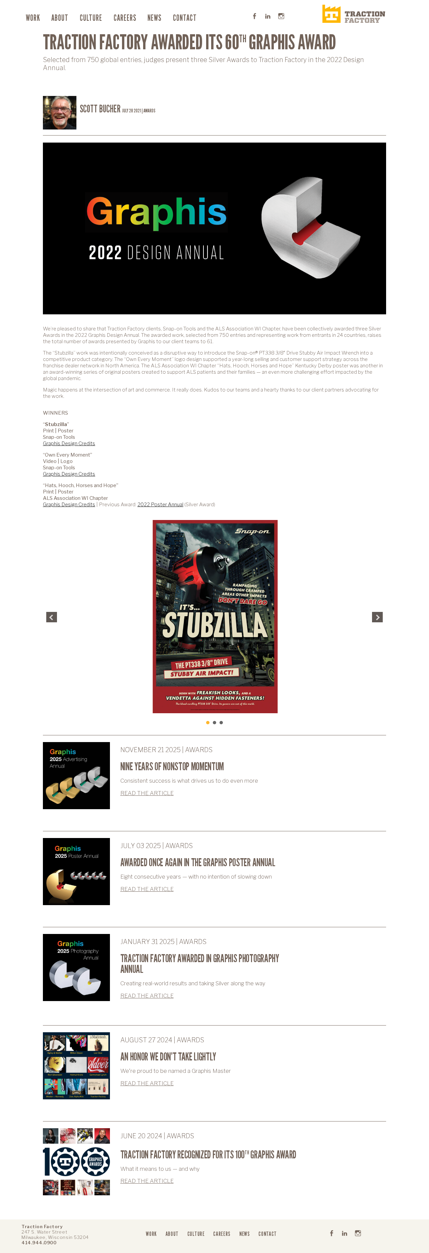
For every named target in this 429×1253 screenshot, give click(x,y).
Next (377, 617)
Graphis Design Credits (69, 443)
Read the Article (147, 793)
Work (33, 18)
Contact (185, 18)
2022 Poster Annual (160, 504)
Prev (51, 617)
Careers (125, 18)
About (59, 18)
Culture (91, 18)
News (154, 18)
